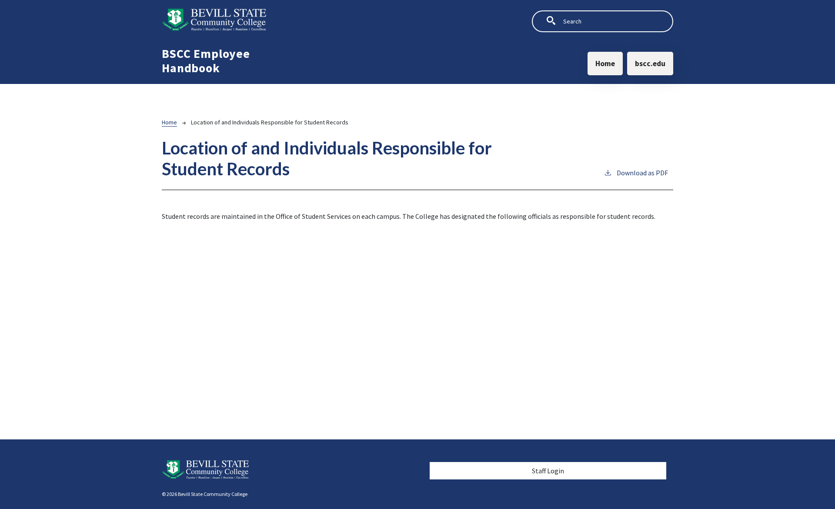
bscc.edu (650, 63)
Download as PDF (642, 172)
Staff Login (548, 470)
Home (605, 63)
